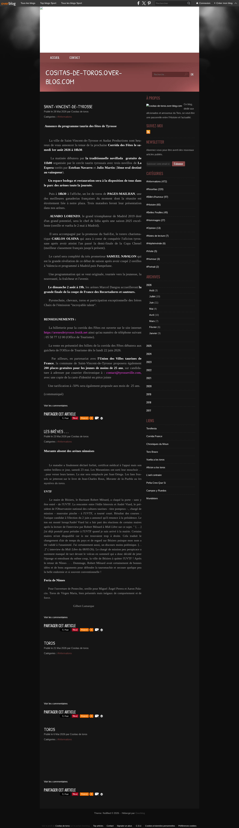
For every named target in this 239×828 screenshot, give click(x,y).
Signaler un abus (125, 826)
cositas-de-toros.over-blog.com (84, 76)
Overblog (140, 813)
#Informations (64, 116)
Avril (151, 315)
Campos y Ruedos (156, 490)
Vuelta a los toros (155, 459)
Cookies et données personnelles (160, 826)
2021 (148, 378)
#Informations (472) (156, 181)
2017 (148, 410)
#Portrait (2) (152, 266)
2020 (149, 386)
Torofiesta (151, 428)
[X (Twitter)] (144, 3)
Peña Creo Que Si (156, 482)
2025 (149, 345)
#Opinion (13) (153, 228)
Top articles (98, 826)
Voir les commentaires (56, 405)
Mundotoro (152, 498)
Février (153, 327)
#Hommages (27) (155, 220)
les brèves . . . (56, 431)
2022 (149, 370)
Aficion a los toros (155, 467)
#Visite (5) (151, 251)
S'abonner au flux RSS (148, 132)
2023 (149, 362)
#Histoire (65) (153, 204)
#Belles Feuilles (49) (157, 212)
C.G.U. (139, 826)
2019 (148, 394)
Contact (74, 57)
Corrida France (154, 436)
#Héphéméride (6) (156, 243)
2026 (149, 285)
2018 (148, 402)
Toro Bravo (152, 451)
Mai (151, 308)
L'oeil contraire (154, 475)
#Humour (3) (153, 259)
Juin (151, 302)
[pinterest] (149, 3)
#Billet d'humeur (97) (157, 196)
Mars (152, 321)
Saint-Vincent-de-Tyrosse (68, 106)
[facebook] (138, 3)
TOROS (49, 643)
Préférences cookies (187, 826)
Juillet (152, 296)
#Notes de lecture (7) (157, 235)
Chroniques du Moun (157, 444)
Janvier (153, 333)
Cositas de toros (62, 826)
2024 (149, 354)
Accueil (55, 57)
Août (151, 290)
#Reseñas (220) (154, 189)
